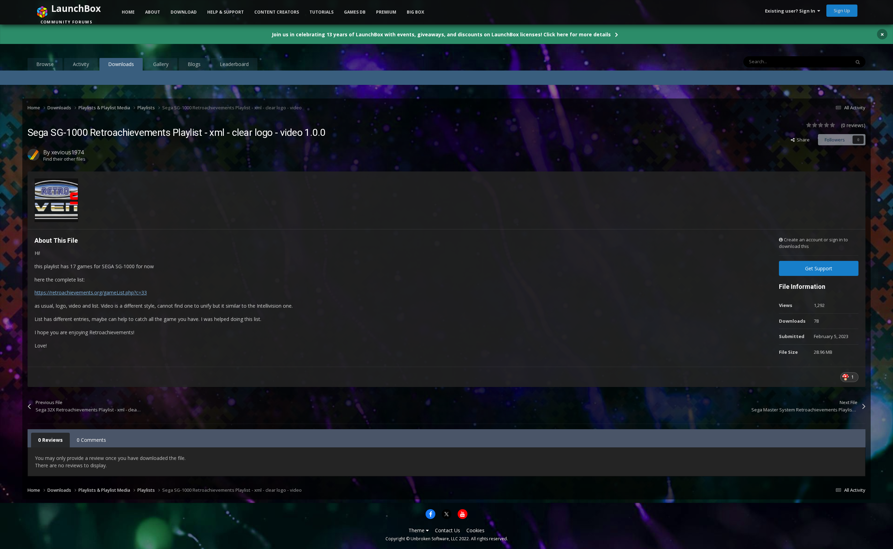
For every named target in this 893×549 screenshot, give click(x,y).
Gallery (160, 64)
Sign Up (842, 10)
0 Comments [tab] (91, 440)
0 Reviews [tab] (50, 440)
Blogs (194, 64)
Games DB (355, 12)
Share (802, 140)
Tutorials (321, 12)
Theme (417, 530)
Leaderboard (234, 64)
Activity (81, 64)
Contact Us (447, 530)
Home (128, 12)
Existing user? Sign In (791, 11)
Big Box (415, 12)
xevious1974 (67, 152)
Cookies (475, 530)
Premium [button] (386, 12)
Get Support (818, 268)
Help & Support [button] (225, 12)
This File (833, 62)
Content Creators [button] (276, 12)
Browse (45, 64)
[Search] (857, 61)
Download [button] (184, 12)
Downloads (121, 64)
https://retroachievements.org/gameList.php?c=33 (91, 292)
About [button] (152, 12)
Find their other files (64, 159)
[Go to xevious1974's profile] (33, 155)
